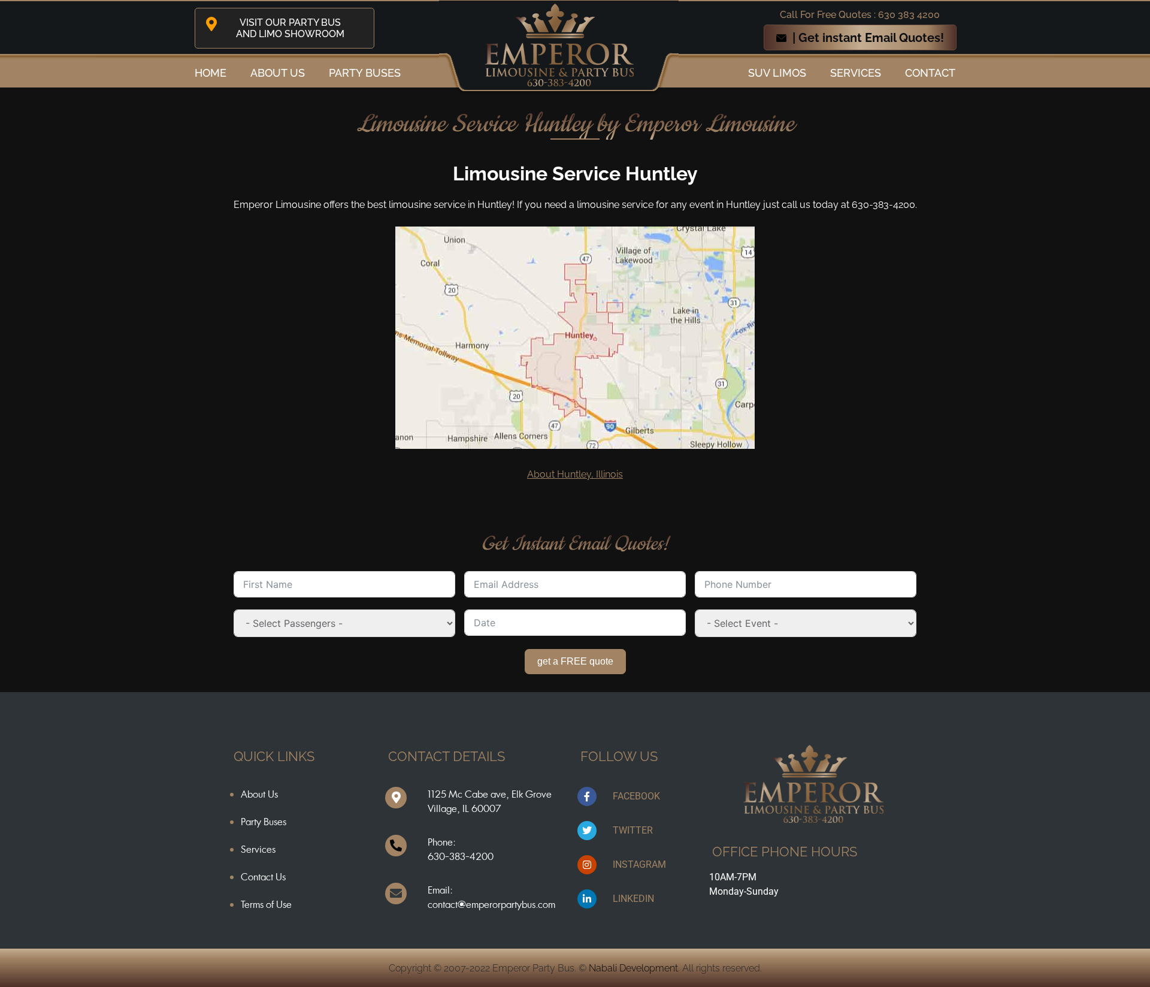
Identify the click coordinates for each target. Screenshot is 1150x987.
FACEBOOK (636, 796)
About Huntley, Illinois (575, 474)
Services (855, 73)
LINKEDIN (633, 898)
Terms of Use (266, 904)
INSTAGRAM (639, 864)
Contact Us (263, 876)
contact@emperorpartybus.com (491, 904)
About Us (259, 794)
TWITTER (633, 830)
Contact (930, 73)
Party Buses (365, 73)
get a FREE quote (575, 661)
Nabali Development (633, 968)
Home (210, 73)
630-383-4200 (461, 856)
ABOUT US (277, 73)
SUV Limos (777, 73)
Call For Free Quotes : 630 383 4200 (860, 14)
